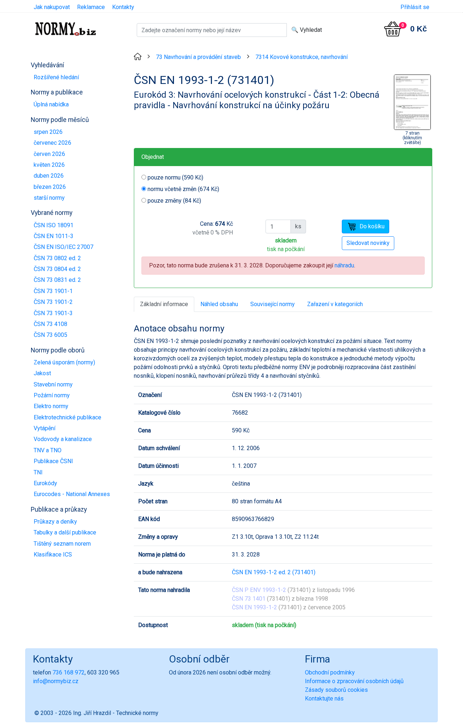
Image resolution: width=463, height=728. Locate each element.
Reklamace (91, 7)
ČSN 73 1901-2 (53, 302)
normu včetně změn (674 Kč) (183, 189)
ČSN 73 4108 (50, 324)
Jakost (42, 373)
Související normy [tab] (272, 304)
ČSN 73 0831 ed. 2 (57, 279)
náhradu (344, 265)
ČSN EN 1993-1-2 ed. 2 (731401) (273, 572)
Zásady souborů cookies (336, 689)
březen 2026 (50, 186)
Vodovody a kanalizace (63, 439)
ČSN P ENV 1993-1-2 (259, 590)
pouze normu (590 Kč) (175, 177)
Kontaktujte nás (324, 698)
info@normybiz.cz (55, 681)
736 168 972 (68, 672)
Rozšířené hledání (56, 77)
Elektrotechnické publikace (67, 417)
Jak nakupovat (52, 7)
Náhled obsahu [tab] (219, 304)
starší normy (49, 197)
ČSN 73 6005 (50, 334)
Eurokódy (45, 483)
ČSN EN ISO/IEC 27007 (63, 247)
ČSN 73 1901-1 (53, 291)
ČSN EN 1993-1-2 (254, 607)
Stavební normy (53, 384)
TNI (38, 472)
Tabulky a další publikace (65, 532)
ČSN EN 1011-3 (53, 236)
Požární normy (52, 395)
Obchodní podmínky (330, 672)
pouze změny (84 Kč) (174, 200)
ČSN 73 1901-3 (53, 313)
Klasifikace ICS (53, 554)
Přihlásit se (414, 7)
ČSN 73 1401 (249, 598)
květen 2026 (49, 164)
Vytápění (44, 428)
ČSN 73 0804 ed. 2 (57, 269)
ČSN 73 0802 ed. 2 (57, 258)
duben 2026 (49, 175)
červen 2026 (49, 154)
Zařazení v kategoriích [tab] (335, 304)
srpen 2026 (48, 131)
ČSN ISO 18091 (53, 225)
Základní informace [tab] (164, 304)
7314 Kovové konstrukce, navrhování (301, 57)
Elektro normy (51, 406)
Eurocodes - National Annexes (72, 494)
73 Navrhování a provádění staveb (198, 57)
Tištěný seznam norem (62, 543)
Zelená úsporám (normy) (64, 362)
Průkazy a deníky (55, 521)
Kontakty (123, 7)
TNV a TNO (47, 450)
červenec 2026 (52, 142)
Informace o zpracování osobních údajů (354, 681)
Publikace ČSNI (53, 461)
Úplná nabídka (51, 104)
